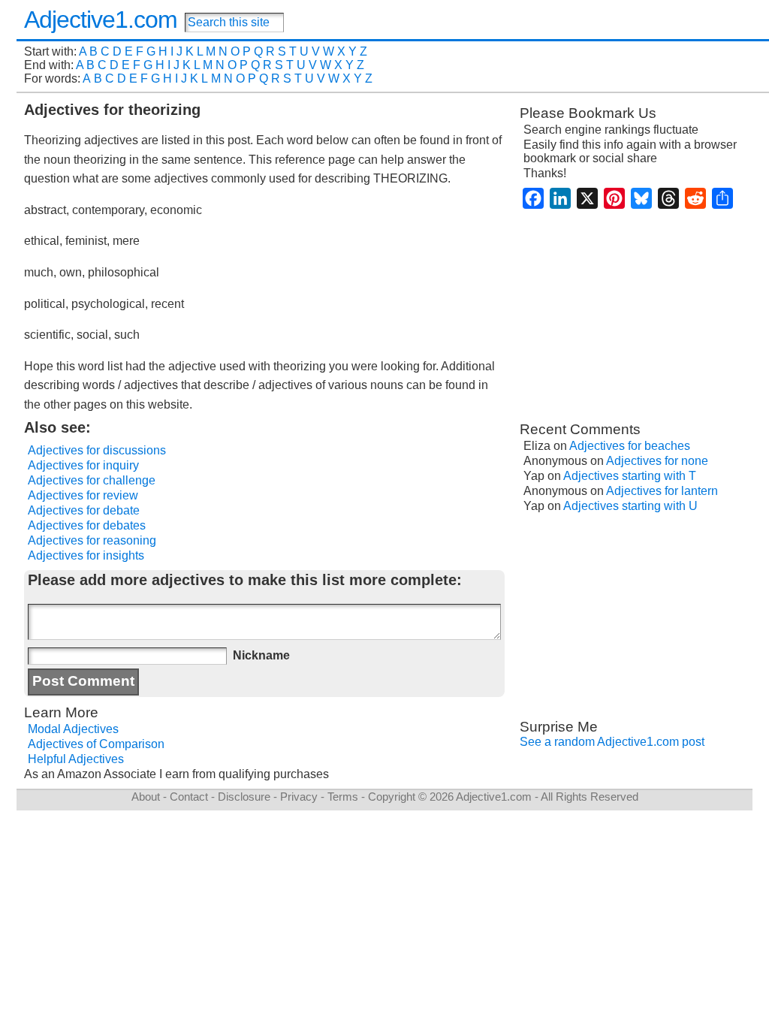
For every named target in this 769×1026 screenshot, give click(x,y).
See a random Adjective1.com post (612, 741)
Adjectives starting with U (630, 505)
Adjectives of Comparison (96, 744)
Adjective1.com (100, 19)
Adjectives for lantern (662, 490)
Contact (189, 796)
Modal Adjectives (73, 729)
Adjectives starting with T (629, 475)
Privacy (299, 796)
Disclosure (244, 796)
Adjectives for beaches (629, 445)
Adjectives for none (657, 460)
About (145, 796)
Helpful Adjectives (76, 759)
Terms (342, 796)
